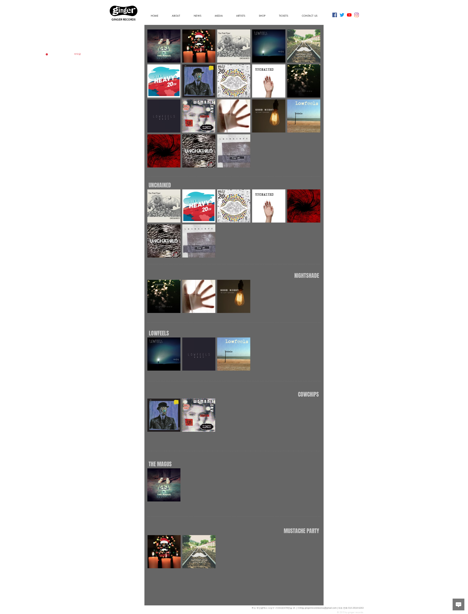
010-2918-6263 (356, 608)
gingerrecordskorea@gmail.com (321, 608)
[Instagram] (356, 15)
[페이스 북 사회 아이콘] (334, 15)
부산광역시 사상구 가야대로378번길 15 (276, 608)
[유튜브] (349, 15)
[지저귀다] (342, 15)
